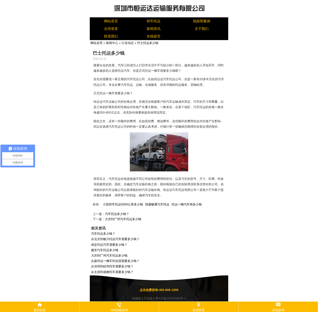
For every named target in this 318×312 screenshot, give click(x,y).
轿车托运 (154, 21)
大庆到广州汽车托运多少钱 (123, 219)
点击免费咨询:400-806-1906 (159, 290)
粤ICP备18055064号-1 (170, 298)
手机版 (148, 298)
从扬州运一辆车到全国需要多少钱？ (115, 261)
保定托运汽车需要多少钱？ (109, 244)
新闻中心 (112, 43)
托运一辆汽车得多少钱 (187, 204)
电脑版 (136, 298)
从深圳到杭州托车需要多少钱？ (112, 266)
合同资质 (111, 29)
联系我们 (111, 36)
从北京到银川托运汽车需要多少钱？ (115, 239)
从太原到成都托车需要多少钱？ (112, 272)
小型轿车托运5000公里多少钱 (123, 204)
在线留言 (154, 36)
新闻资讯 (154, 29)
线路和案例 (201, 21)
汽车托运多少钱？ (117, 214)
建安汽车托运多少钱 (104, 250)
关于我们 (202, 29)
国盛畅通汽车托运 (157, 204)
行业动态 (128, 43)
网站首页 (111, 21)
